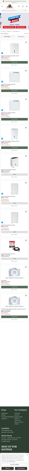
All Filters (8, 36)
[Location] (19, 6)
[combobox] (21, 36)
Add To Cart (14, 62)
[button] (2, 6)
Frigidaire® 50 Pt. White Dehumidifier (8, 84)
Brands (3, 415)
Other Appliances (16, 31)
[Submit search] (25, 10)
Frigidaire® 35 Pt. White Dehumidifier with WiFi (10, 55)
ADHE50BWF (3, 280)
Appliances (9, 31)
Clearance (4, 418)
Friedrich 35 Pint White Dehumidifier (8, 196)
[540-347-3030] (22, 6)
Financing (17, 413)
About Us (17, 418)
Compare (15, 93)
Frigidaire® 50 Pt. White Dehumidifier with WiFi (10, 141)
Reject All (7, 468)
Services (16, 415)
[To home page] (9, 6)
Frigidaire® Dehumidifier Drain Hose (8, 253)
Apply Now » (14, 2)
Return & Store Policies (18, 423)
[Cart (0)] (26, 6)
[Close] (27, 454)
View (14, 174)
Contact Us (17, 420)
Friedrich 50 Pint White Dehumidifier (8, 225)
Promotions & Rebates (7, 416)
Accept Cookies (21, 468)
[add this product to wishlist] (26, 42)
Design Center (18, 416)
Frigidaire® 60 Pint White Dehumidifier (8, 169)
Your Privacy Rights (14, 464)
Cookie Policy (12, 461)
